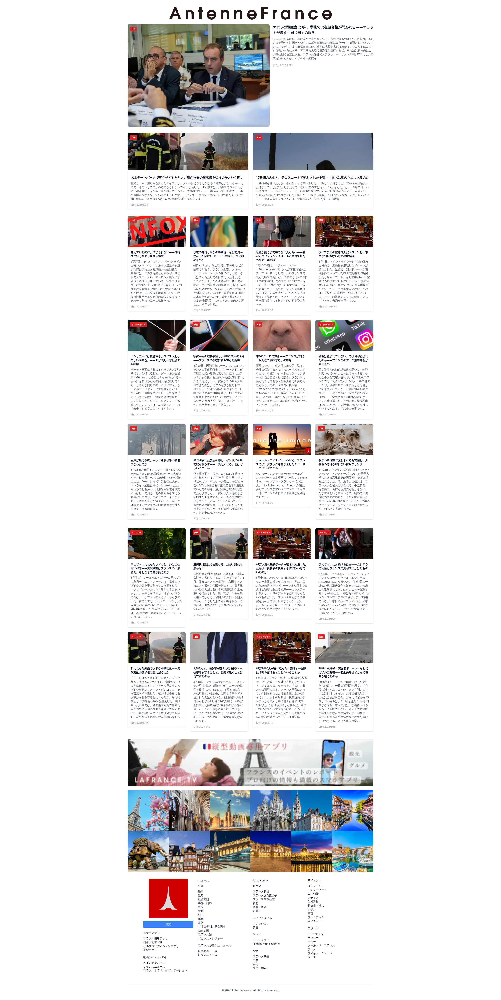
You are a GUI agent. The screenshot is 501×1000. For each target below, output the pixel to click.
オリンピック (316, 933)
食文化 (257, 886)
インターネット (317, 890)
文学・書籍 (260, 968)
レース (312, 957)
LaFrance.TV (157, 957)
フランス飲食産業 (264, 899)
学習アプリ (150, 950)
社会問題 (203, 899)
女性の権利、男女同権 (211, 926)
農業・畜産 (260, 907)
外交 (201, 907)
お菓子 (257, 911)
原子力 (312, 909)
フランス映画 (261, 956)
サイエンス (314, 880)
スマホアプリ (151, 933)
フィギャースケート (320, 953)
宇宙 (310, 913)
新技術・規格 (316, 905)
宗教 (201, 922)
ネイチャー (314, 921)
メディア (313, 897)
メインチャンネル (154, 962)
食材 (255, 903)
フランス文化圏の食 (265, 895)
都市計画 (203, 930)
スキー (312, 941)
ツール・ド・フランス (321, 945)
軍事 (201, 919)
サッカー (313, 937)
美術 (255, 964)
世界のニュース (207, 955)
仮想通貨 (313, 901)
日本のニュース (207, 951)
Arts (255, 951)
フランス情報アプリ (155, 938)
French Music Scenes (266, 944)
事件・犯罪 (205, 903)
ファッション (261, 923)
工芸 (255, 960)
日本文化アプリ (152, 942)
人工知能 (313, 894)
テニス (312, 949)
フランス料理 (261, 891)
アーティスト (261, 940)
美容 (255, 927)
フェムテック (316, 917)
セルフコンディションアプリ (161, 946)
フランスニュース (154, 966)
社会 (201, 886)
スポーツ (313, 928)
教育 (201, 911)
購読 (168, 924)
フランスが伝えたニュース (214, 945)
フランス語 (205, 934)
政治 (201, 895)
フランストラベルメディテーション (165, 970)
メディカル (314, 886)
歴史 (201, 915)
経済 (201, 891)
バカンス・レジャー (210, 938)
